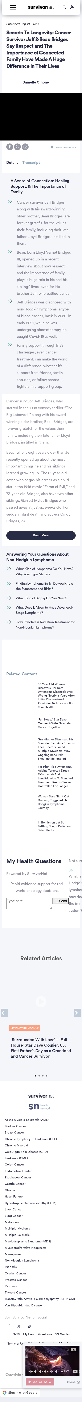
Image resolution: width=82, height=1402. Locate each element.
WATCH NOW (42, 1382)
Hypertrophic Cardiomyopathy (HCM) (30, 1203)
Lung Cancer (13, 1215)
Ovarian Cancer (15, 1273)
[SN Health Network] (41, 1106)
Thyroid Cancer (15, 1292)
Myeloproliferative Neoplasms (25, 1247)
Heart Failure (14, 1196)
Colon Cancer (14, 1164)
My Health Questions (37, 1334)
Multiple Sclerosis (17, 1235)
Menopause (13, 1254)
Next (77, 1013)
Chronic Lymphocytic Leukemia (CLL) (31, 1139)
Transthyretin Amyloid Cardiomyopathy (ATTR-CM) (40, 1299)
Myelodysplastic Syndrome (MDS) (28, 1241)
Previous (4, 1013)
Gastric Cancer (15, 1183)
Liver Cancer (13, 1209)
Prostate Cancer (16, 1279)
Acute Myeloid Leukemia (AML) (27, 1119)
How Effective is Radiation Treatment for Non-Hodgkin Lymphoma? (45, 624)
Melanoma (12, 1222)
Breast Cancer (14, 1132)
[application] (52, 1361)
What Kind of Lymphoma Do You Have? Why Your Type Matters (44, 571)
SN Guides (62, 1334)
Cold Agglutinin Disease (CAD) (26, 1151)
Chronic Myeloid (16, 1145)
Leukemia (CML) (16, 1158)
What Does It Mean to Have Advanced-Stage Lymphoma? (44, 610)
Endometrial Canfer (18, 1171)
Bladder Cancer (15, 1126)
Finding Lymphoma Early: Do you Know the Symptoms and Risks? (44, 586)
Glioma (10, 1190)
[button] (41, 116)
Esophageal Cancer (18, 1177)
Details (12, 162)
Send (63, 901)
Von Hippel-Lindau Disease (23, 1305)
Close (71, 1382)
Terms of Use (16, 1343)
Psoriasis (11, 1267)
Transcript (31, 162)
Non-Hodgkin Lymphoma (22, 1260)
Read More (41, 535)
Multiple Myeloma (17, 1228)
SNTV (16, 1334)
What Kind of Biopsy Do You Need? (41, 598)
